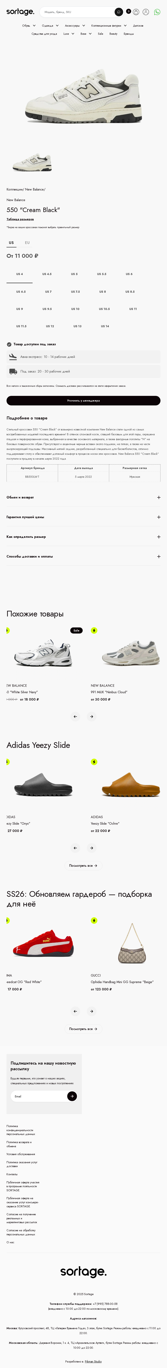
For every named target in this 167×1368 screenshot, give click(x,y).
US (11, 242)
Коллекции (15, 189)
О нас (10, 1242)
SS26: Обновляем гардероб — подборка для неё (79, 899)
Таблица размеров (20, 219)
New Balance (34, 189)
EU (27, 242)
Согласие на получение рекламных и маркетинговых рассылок (22, 1218)
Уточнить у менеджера (83, 401)
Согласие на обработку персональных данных (21, 1232)
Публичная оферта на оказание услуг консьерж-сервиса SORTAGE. (23, 1202)
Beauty (113, 33)
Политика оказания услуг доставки (22, 1164)
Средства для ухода (44, 33)
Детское (138, 25)
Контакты (12, 1174)
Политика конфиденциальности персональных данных (21, 1130)
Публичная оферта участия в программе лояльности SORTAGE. (23, 1186)
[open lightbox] (32, 163)
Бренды (129, 33)
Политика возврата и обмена (19, 1144)
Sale (100, 33)
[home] (24, 11)
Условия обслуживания (21, 1154)
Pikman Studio (93, 1361)
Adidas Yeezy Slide (38, 745)
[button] (28, 25)
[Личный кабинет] (146, 12)
